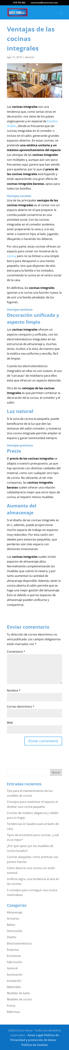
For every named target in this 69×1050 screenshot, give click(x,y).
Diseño (11, 937)
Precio (11, 1006)
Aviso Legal (35, 1035)
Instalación (14, 981)
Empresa (13, 950)
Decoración (14, 931)
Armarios (13, 918)
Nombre (13, 690)
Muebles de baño (18, 993)
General (29, 57)
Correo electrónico (20, 706)
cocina (11, 256)
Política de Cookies (34, 1045)
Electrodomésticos (19, 943)
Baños (11, 925)
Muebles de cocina (19, 999)
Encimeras (14, 956)
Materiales (14, 987)
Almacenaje (14, 912)
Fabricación (14, 962)
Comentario (16, 652)
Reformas (13, 1012)
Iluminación (14, 975)
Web (10, 723)
